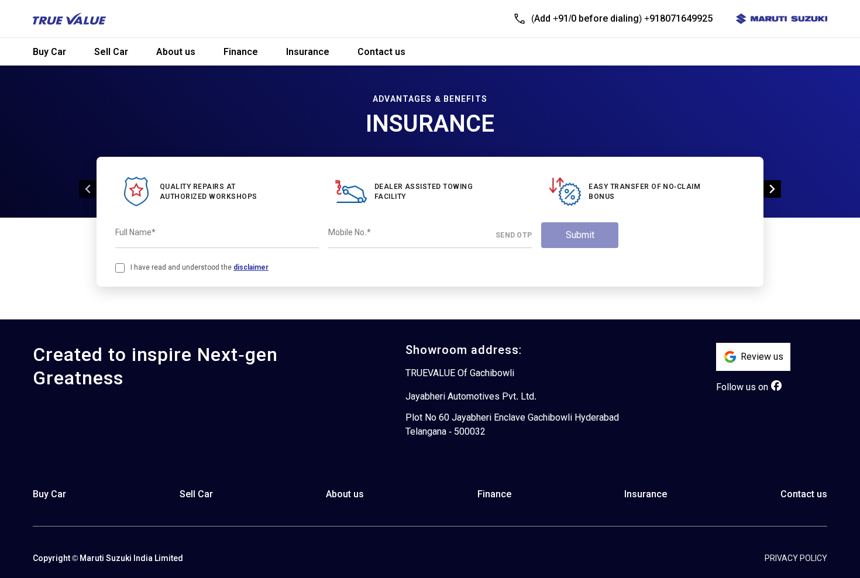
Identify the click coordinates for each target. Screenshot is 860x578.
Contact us (381, 51)
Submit (580, 234)
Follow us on (742, 387)
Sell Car (111, 51)
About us (175, 51)
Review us (762, 356)
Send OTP (514, 235)
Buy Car (49, 51)
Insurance (307, 51)
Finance (240, 51)
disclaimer (251, 267)
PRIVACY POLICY (796, 558)
